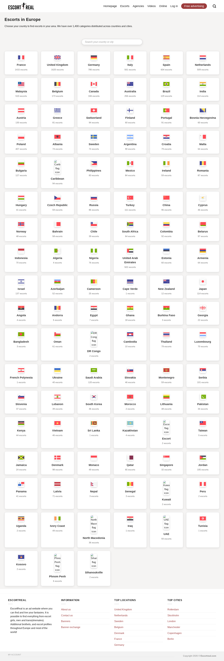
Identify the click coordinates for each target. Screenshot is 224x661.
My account (14, 655)
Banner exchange (70, 627)
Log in (174, 6)
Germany (119, 645)
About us (66, 609)
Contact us (67, 615)
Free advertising (194, 6)
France (118, 639)
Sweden (118, 621)
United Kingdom (123, 609)
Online (163, 6)
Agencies (138, 6)
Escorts (124, 6)
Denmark (119, 633)
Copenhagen (174, 633)
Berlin (170, 639)
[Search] (214, 6)
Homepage (110, 6)
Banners (65, 621)
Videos (151, 6)
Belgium (118, 627)
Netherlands (121, 615)
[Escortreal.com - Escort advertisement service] (21, 6)
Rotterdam (173, 609)
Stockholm (173, 615)
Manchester (173, 627)
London (171, 621)
